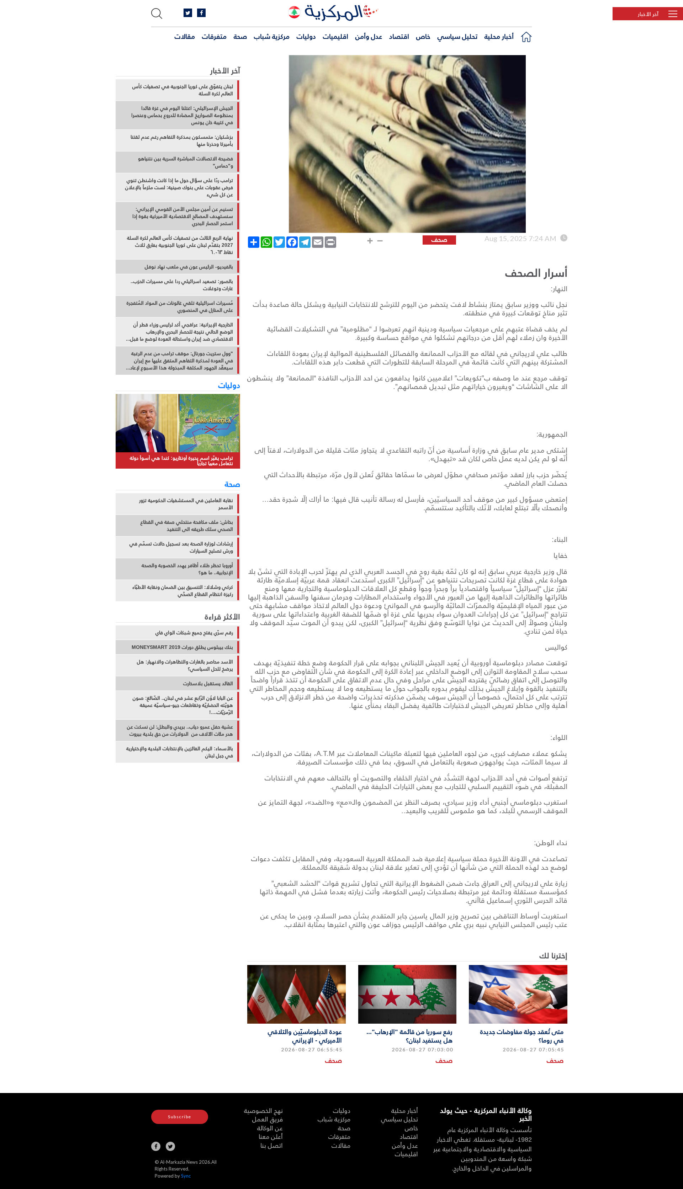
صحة (240, 36)
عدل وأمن (368, 36)
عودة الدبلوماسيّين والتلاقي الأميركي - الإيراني (305, 1035)
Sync (186, 1176)
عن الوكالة (270, 1127)
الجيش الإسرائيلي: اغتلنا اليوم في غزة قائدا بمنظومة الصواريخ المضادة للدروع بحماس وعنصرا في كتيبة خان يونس (182, 115)
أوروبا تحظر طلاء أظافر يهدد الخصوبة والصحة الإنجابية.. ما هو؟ (187, 569)
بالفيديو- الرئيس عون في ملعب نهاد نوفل (189, 266)
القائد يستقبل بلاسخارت (208, 683)
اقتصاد (399, 36)
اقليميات (335, 36)
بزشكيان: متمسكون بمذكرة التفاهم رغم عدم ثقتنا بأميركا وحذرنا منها (182, 140)
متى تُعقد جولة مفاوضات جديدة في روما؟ (521, 1035)
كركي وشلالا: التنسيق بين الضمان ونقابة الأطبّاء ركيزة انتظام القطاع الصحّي (182, 590)
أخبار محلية (499, 36)
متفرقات (214, 36)
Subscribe (179, 1116)
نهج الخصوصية (263, 1110)
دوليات (306, 36)
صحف (555, 1060)
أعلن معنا (271, 1136)
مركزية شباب (272, 36)
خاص (423, 36)
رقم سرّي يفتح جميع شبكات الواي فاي (194, 632)
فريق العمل (267, 1119)
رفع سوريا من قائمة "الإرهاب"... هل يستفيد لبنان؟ (409, 1035)
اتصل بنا (271, 1145)
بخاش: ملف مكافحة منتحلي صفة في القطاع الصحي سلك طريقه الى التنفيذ (187, 525)
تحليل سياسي (457, 36)
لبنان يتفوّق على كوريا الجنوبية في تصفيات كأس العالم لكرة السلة (182, 90)
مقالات (185, 36)
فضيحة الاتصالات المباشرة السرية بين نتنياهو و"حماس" (185, 162)
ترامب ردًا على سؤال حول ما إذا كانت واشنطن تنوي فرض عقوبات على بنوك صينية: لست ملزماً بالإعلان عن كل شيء (179, 187)
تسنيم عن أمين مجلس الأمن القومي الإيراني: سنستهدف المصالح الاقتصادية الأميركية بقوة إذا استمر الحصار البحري (182, 216)
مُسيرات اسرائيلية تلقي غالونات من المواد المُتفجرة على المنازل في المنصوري (180, 306)
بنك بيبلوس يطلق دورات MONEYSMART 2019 (182, 647)
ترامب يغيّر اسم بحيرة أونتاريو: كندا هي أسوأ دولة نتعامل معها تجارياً (181, 460)
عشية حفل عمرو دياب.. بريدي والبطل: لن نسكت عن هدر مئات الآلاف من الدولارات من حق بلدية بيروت (180, 730)
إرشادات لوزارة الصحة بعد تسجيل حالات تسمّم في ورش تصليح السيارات (181, 547)
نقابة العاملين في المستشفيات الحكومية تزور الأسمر (186, 504)
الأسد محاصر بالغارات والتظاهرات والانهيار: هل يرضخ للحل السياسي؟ (185, 665)
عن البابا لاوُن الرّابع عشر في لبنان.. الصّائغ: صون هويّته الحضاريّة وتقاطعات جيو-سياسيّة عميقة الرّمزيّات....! (183, 705)
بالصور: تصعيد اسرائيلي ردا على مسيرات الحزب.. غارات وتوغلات (182, 285)
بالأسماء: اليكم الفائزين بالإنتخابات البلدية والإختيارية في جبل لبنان (179, 752)
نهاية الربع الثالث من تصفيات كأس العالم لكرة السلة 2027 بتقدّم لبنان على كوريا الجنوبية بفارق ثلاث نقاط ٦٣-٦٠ (180, 245)
